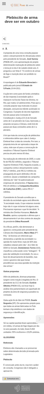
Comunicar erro (11, 379)
